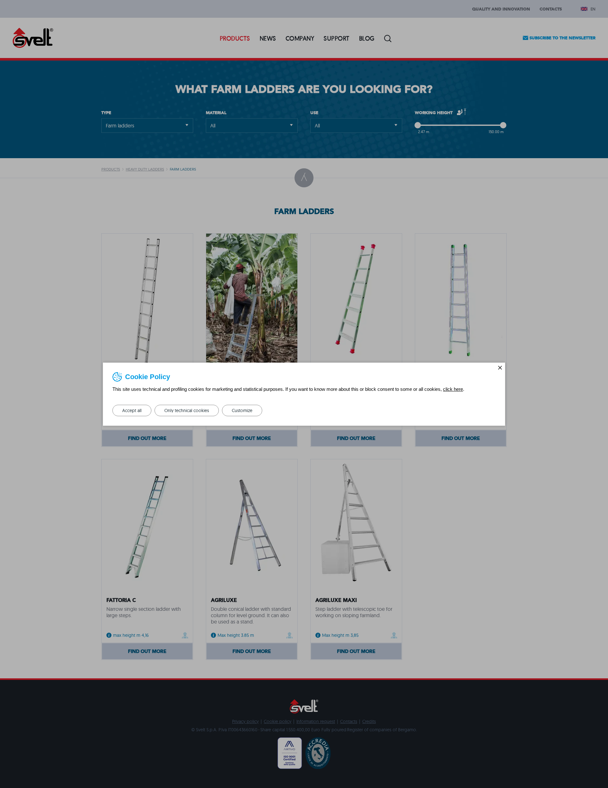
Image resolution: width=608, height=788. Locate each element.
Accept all (132, 410)
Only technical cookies (186, 410)
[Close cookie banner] (500, 368)
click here (453, 389)
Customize (242, 410)
